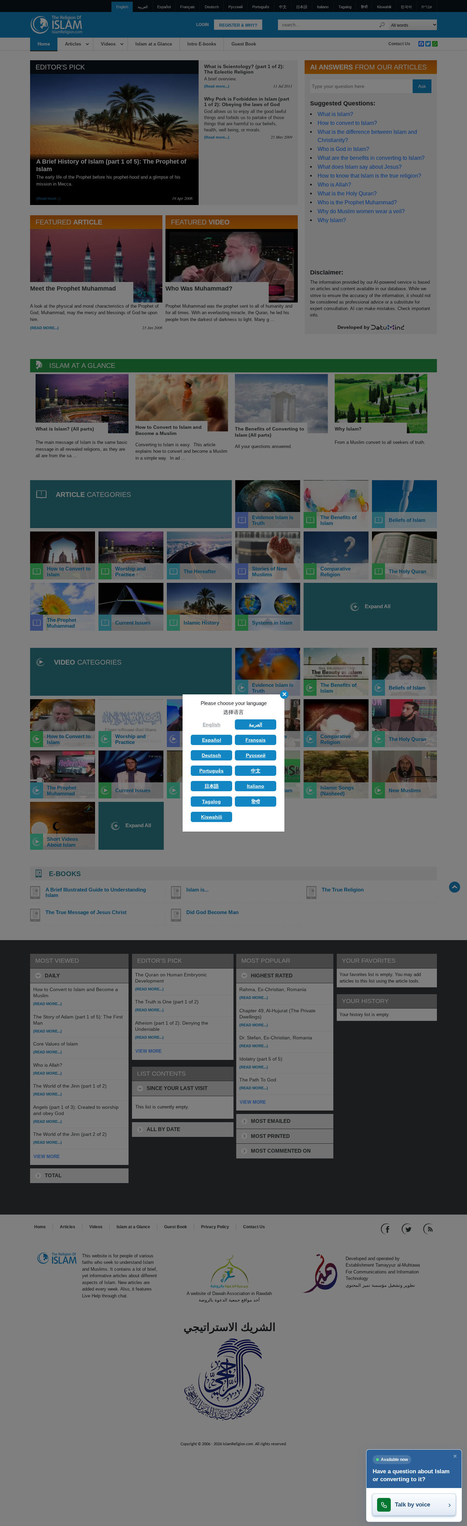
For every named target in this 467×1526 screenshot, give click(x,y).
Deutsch (211, 755)
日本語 (211, 786)
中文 (256, 770)
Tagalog (211, 801)
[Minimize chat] (455, 1456)
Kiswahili (211, 817)
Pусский (256, 755)
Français (255, 740)
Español (211, 740)
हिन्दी (256, 801)
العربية (255, 724)
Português (211, 770)
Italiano (255, 786)
